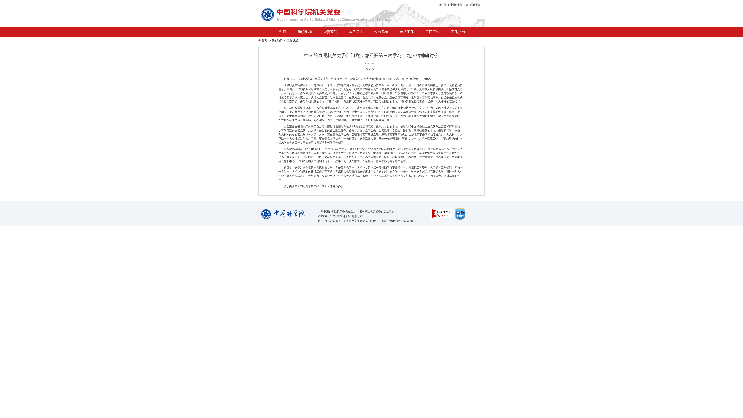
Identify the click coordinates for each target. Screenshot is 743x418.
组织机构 (305, 32)
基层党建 (356, 32)
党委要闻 (330, 32)
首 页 (282, 32)
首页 (264, 40)
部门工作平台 (473, 4)
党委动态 (277, 40)
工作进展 (292, 40)
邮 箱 (442, 4)
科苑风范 (381, 32)
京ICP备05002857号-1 (331, 220)
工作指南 (458, 32)
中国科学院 (456, 4)
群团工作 (432, 32)
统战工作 (407, 32)
